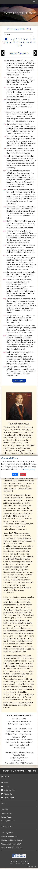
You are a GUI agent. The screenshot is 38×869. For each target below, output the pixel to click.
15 (10, 42)
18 (20, 42)
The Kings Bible (7, 833)
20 (27, 42)
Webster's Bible (12, 742)
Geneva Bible (26, 739)
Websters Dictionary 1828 (11, 844)
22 (34, 42)
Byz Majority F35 (12, 763)
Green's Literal (19, 748)
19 (24, 42)
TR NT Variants (26, 763)
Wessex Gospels (26, 752)
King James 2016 (12, 739)
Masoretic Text (11, 752)
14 (6, 42)
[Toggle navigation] (34, 2)
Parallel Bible (8, 794)
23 (17, 45)
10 (27, 39)
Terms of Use (6, 813)
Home (6, 783)
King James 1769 (19, 737)
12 (33, 39)
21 (31, 42)
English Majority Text (19, 758)
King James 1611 (25, 734)
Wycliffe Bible (19, 755)
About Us (4, 809)
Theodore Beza (13, 721)
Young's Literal (26, 742)
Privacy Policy (6, 817)
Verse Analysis (8, 798)
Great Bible (26, 731)
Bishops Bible (11, 734)
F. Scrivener (13, 724)
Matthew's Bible (13, 731)
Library (6, 786)
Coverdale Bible (25, 729)
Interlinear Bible (9, 790)
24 (20, 45)
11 (30, 39)
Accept (15, 474)
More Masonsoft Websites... (11, 848)
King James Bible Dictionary (11, 840)
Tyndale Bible (11, 729)
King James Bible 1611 (9, 836)
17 (17, 42)
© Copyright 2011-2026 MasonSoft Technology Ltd (19, 862)
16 (13, 42)
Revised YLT (14, 745)
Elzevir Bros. (26, 721)
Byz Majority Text (19, 760)
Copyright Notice (7, 821)
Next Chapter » (19, 381)
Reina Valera (24, 724)
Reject (23, 474)
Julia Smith (24, 745)
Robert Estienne (19, 719)
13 (3, 42)
